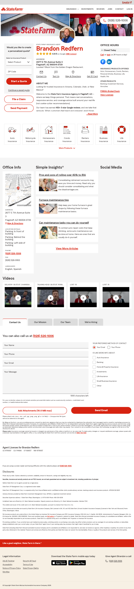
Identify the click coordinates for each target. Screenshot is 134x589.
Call (102, 55)
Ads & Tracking (8, 561)
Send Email (101, 410)
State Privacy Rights (31, 568)
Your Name (9, 345)
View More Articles (67, 248)
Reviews (100, 9)
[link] (12, 9)
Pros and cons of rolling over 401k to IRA (62, 175)
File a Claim (19, 99)
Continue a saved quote (19, 90)
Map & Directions (15, 223)
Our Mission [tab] (40, 322)
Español (125, 2)
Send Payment (18, 108)
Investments (87, 9)
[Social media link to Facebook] (103, 61)
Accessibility (7, 565)
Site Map (6, 572)
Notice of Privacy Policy (12, 568)
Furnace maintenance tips (54, 200)
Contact (119, 9)
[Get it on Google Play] (77, 562)
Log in (129, 9)
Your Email (9, 363)
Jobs (110, 9)
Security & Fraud (29, 561)
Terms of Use (28, 565)
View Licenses (106, 95)
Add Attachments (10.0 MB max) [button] (35, 410)
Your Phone (9, 354)
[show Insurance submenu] (78, 9)
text (108, 55)
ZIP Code (12, 72)
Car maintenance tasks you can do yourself (64, 222)
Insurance (71, 9)
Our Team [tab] (66, 322)
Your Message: (10, 372)
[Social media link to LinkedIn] (109, 61)
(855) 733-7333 (81, 433)
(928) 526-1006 (13, 253)
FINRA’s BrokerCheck (110, 91)
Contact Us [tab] (15, 322)
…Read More (92, 114)
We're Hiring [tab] (91, 322)
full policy (50, 516)
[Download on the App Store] (59, 562)
